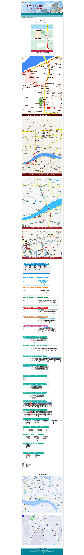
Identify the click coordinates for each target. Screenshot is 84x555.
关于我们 (43, 548)
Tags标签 (53, 1)
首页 (25, 17)
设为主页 (56, 1)
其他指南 (33, 17)
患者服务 (28, 17)
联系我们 (46, 548)
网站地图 (41, 548)
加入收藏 (59, 1)
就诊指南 (31, 17)
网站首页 (38, 548)
